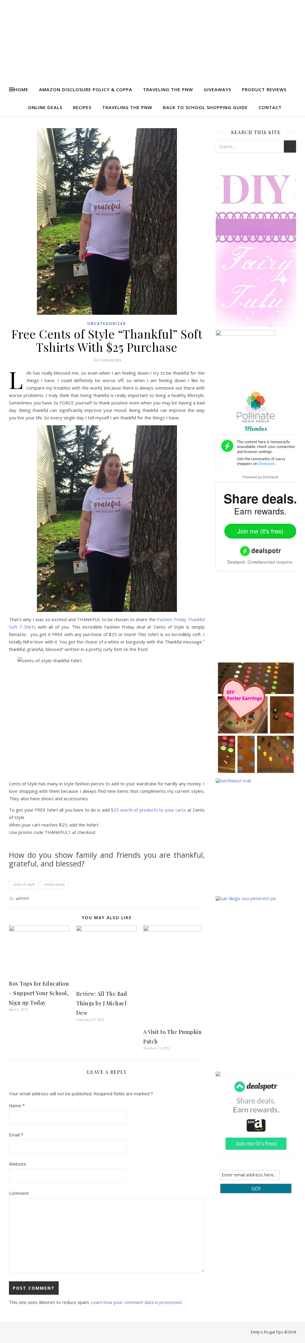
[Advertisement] (260, 620)
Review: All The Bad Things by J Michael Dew (101, 1003)
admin (22, 898)
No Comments (107, 360)
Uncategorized (106, 323)
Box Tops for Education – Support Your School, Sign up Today (39, 993)
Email (16, 1135)
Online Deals (45, 107)
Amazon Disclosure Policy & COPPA (85, 89)
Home (21, 89)
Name (17, 1105)
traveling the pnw (127, 107)
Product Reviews (264, 89)
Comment (19, 1193)
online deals (54, 884)
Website (17, 1164)
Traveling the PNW (168, 89)
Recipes (82, 107)
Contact (270, 107)
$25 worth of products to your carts (148, 810)
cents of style (24, 884)
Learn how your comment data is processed (136, 1302)
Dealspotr (270, 477)
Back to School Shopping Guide (205, 107)
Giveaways (217, 89)
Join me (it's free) (260, 531)
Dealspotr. (236, 562)
